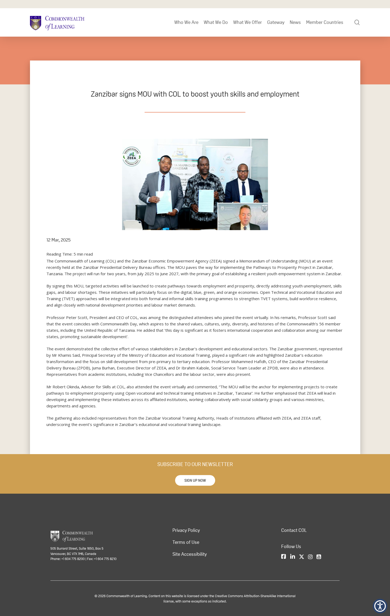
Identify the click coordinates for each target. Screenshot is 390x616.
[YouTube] (319, 557)
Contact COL (294, 530)
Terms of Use (185, 542)
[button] (195, 480)
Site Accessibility (189, 554)
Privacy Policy (186, 530)
